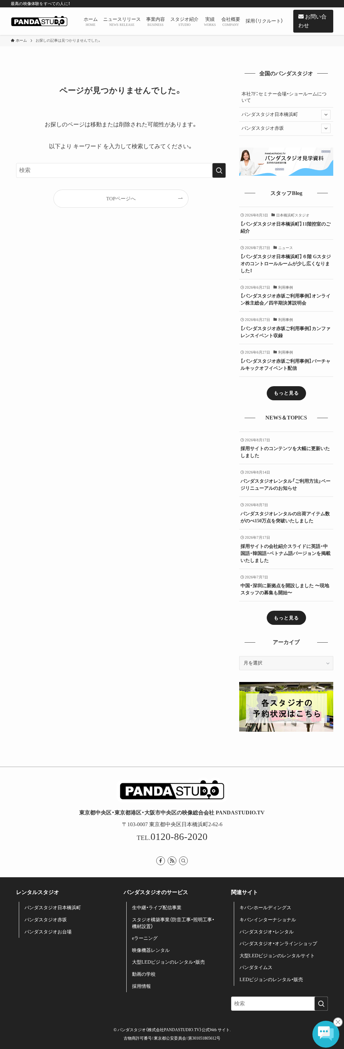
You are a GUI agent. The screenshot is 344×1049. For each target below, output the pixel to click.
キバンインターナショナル (268, 919)
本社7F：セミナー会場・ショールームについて (284, 97)
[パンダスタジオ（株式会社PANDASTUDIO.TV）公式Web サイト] (39, 21)
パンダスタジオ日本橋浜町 (270, 114)
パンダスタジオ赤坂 (263, 128)
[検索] (183, 860)
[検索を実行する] (219, 170)
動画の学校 (144, 974)
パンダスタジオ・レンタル (267, 931)
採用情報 (141, 986)
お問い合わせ (312, 21)
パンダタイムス (256, 967)
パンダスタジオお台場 (48, 931)
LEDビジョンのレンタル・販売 (271, 979)
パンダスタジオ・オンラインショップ (278, 943)
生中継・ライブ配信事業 (156, 907)
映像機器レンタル (151, 950)
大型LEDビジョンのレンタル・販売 (168, 962)
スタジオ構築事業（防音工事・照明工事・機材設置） (173, 923)
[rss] (172, 860)
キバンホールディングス (265, 907)
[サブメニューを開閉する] (326, 114)
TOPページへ (121, 198)
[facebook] (160, 860)
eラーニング (145, 938)
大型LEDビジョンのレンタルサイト (277, 955)
